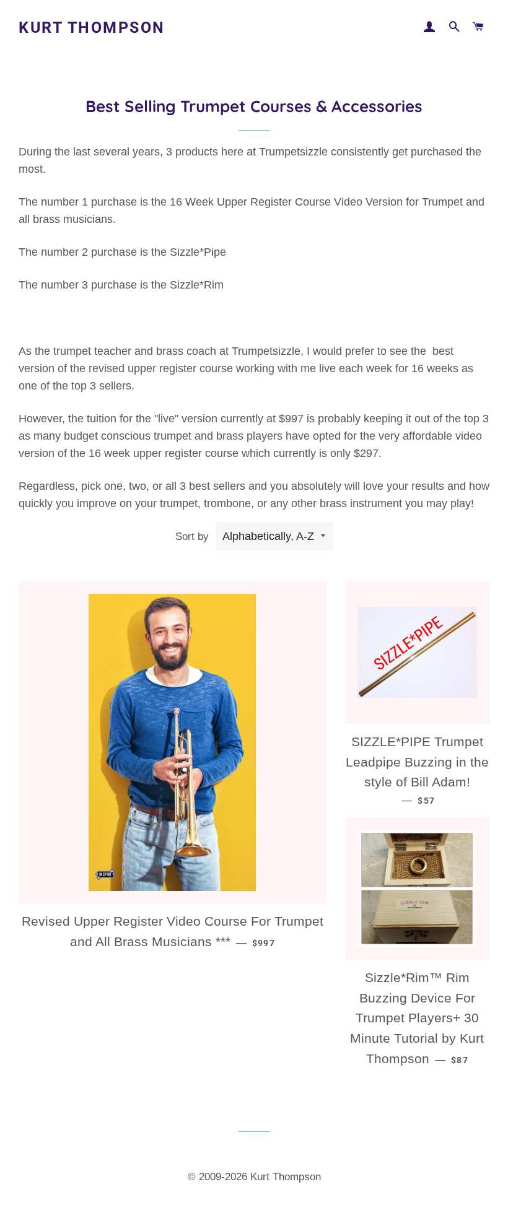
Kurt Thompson (92, 28)
